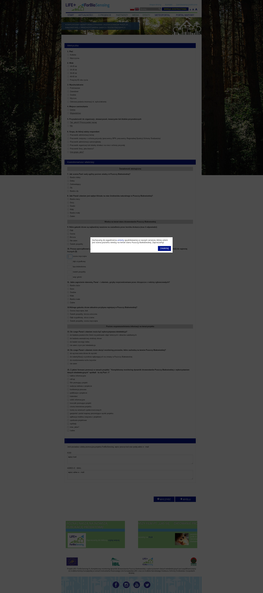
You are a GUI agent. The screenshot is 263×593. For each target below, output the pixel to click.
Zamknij (164, 248)
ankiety (120, 240)
